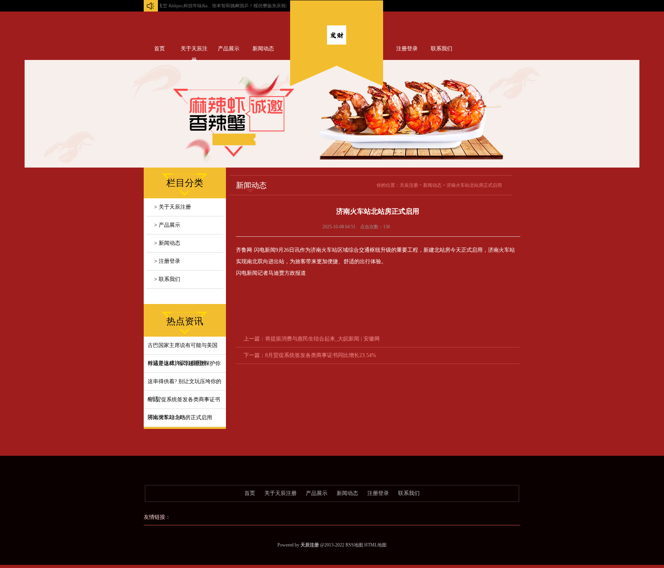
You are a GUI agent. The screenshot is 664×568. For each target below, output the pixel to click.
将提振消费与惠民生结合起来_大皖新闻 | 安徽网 (322, 339)
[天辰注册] (336, 43)
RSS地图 (354, 545)
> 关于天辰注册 (172, 207)
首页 (159, 48)
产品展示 (228, 48)
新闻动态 (263, 48)
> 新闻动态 (167, 243)
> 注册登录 (167, 261)
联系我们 (441, 48)
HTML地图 (375, 545)
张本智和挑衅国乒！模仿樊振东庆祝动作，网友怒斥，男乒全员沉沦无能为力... (280, 5)
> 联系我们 (167, 279)
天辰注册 (409, 185)
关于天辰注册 (194, 50)
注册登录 (407, 48)
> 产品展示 (167, 225)
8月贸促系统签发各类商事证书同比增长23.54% (320, 355)
